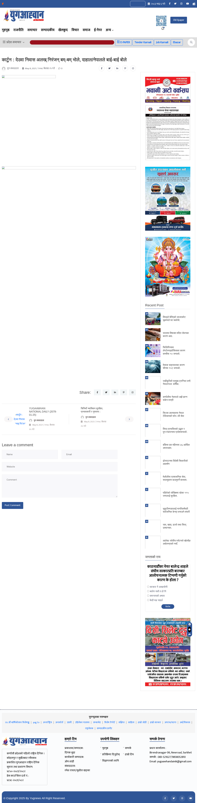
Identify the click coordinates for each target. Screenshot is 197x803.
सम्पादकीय (47, 30)
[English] (134, 4)
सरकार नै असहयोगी (158, 587)
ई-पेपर (98, 30)
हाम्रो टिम (129, 754)
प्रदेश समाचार (14, 42)
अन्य (108, 30)
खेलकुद (63, 30)
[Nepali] (141, 4)
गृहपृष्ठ (6, 30)
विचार (75, 30)
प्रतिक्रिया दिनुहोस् (111, 754)
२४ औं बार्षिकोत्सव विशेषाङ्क (17, 722)
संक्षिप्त (122, 722)
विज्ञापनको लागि (110, 760)
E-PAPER (125, 42)
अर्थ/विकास (185, 722)
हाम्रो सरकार (155, 722)
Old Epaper (178, 20)
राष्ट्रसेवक (89, 728)
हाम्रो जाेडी (142, 722)
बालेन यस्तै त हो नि (158, 591)
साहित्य (131, 722)
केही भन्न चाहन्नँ (156, 600)
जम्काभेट (97, 722)
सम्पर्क (128, 748)
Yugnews (35, 798)
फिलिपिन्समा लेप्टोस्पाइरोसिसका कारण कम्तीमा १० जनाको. (174, 350)
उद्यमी (69, 722)
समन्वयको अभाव (157, 596)
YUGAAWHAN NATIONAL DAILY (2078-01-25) (43, 411)
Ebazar (177, 42)
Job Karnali (162, 42)
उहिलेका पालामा (82, 722)
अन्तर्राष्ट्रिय (47, 722)
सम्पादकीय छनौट (104, 728)
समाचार (32, 30)
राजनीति (18, 30)
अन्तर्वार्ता (59, 722)
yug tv (36, 722)
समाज (86, 30)
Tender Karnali (143, 42)
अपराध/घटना (170, 722)
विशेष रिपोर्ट (109, 722)
